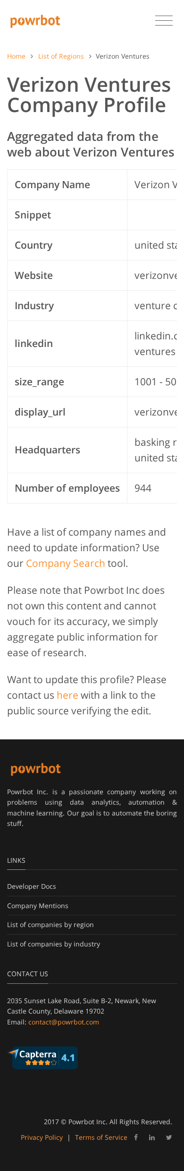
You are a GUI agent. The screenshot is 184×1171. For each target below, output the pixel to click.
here (67, 695)
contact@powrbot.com (63, 1021)
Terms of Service (101, 1137)
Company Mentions (37, 905)
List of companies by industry (53, 943)
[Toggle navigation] (164, 20)
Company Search (65, 563)
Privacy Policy (42, 1137)
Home (16, 56)
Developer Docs (31, 886)
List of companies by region (50, 924)
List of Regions (61, 56)
